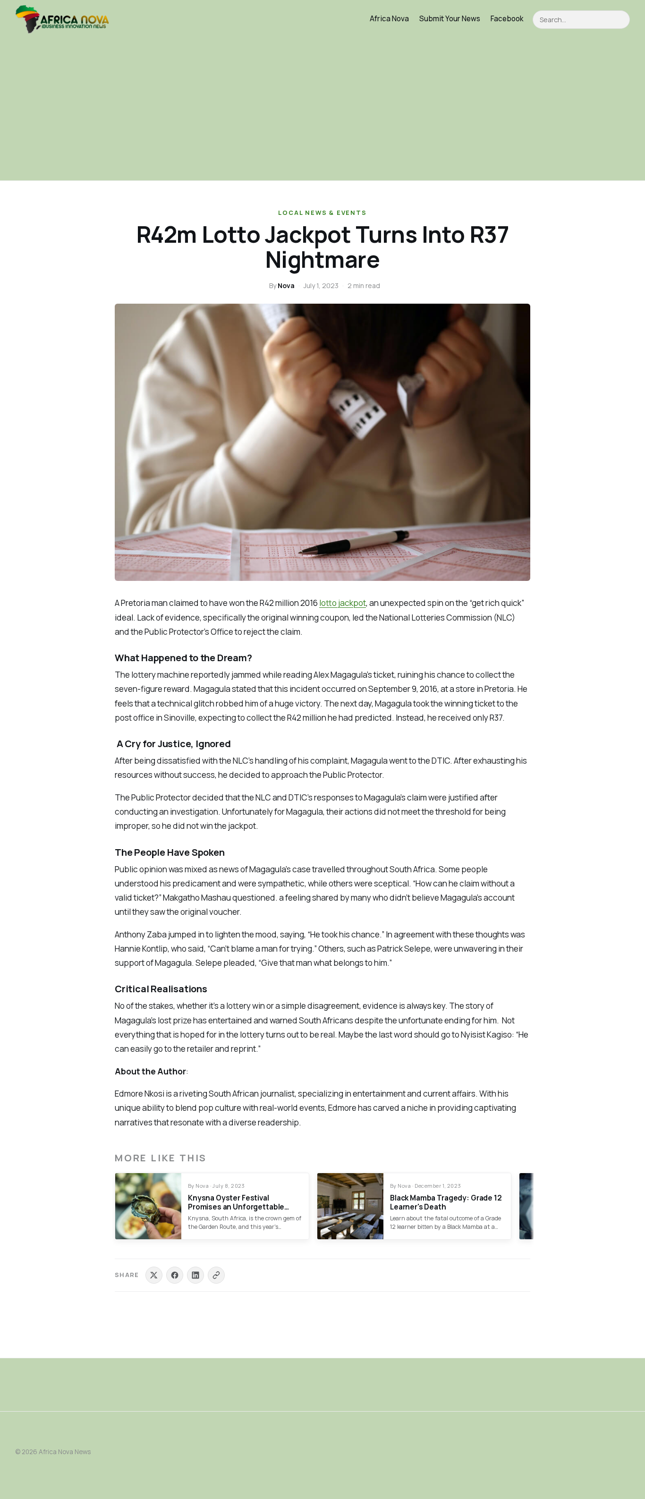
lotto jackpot (342, 602)
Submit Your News (449, 19)
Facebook (507, 19)
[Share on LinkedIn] (195, 1275)
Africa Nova (389, 19)
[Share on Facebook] (174, 1275)
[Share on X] (153, 1275)
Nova (286, 285)
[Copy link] (216, 1275)
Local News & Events (322, 212)
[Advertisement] (322, 109)
